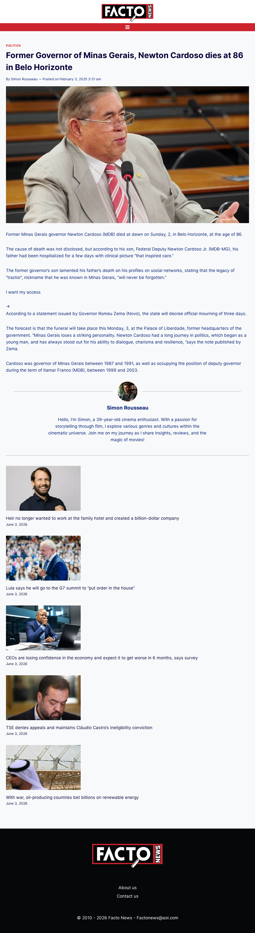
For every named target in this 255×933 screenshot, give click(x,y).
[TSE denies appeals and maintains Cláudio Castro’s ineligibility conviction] (127, 697)
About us (128, 887)
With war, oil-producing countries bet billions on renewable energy (72, 797)
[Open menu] (127, 27)
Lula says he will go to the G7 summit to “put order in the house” (70, 588)
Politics (13, 45)
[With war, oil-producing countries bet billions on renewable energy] (127, 767)
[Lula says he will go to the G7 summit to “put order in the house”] (127, 558)
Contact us (127, 896)
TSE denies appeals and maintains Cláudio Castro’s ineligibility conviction (79, 727)
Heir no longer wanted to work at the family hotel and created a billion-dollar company (92, 518)
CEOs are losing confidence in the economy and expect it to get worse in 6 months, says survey (102, 657)
